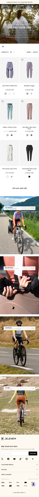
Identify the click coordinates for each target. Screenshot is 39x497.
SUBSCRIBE (33, 453)
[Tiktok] (21, 459)
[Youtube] (14, 459)
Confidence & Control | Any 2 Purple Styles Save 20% (19, 2)
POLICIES (4, 469)
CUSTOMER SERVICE (7, 464)
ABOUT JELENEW (6, 474)
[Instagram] (27, 459)
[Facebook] (8, 459)
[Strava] (33, 459)
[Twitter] (2, 459)
